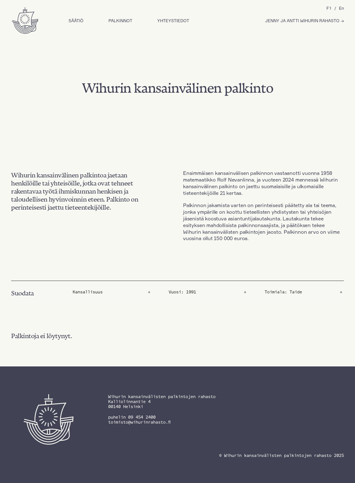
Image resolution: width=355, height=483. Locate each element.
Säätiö (76, 20)
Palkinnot (120, 20)
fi (328, 8)
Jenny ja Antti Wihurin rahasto (303, 20)
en (341, 8)
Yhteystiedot (173, 20)
